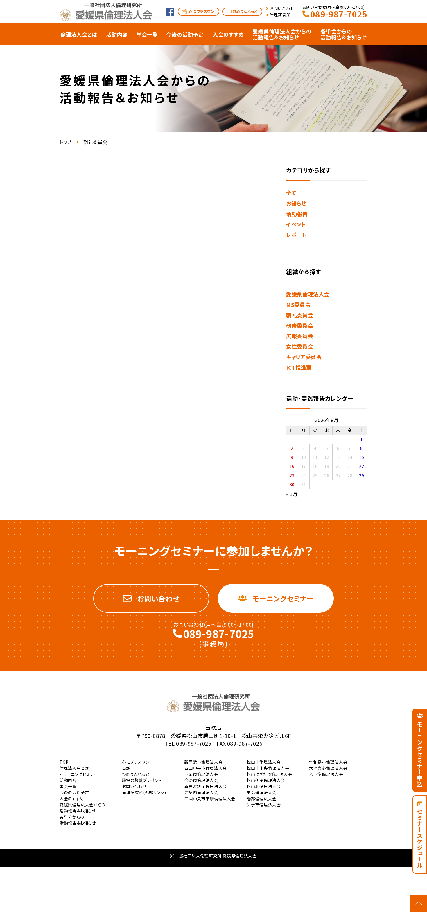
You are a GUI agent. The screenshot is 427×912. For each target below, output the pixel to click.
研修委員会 (299, 325)
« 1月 (292, 494)
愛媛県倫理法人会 (307, 294)
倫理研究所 (280, 15)
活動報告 (297, 213)
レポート (296, 234)
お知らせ (296, 203)
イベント (296, 224)
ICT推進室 (299, 367)
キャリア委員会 (304, 357)
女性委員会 (299, 346)
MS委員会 (298, 304)
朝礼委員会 (299, 315)
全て (291, 193)
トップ (66, 142)
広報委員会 (299, 336)
